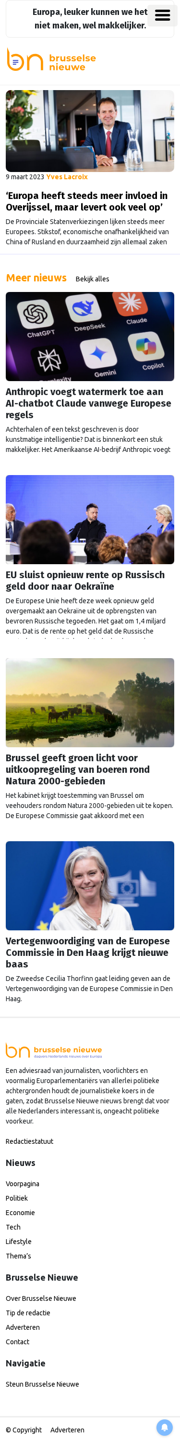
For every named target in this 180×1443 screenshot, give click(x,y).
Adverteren (23, 1327)
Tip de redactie (28, 1313)
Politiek (17, 1198)
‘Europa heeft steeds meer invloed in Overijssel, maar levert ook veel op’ (87, 201)
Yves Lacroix (67, 177)
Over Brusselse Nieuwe (41, 1298)
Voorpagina (22, 1184)
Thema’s (18, 1256)
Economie (20, 1213)
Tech (13, 1227)
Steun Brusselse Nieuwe (42, 1384)
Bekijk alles (92, 279)
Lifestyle (19, 1241)
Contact (17, 1342)
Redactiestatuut (29, 1141)
